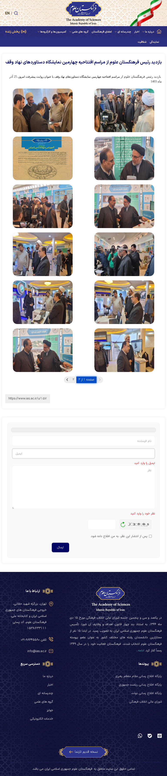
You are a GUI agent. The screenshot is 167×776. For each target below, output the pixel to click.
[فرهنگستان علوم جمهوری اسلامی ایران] (83, 13)
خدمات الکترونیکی (41, 718)
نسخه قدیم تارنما (86, 751)
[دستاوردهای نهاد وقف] (124, 110)
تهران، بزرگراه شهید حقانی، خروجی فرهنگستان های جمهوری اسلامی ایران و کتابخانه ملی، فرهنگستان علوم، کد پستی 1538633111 (26, 616)
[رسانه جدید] (42, 158)
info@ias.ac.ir (37, 651)
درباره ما (149, 32)
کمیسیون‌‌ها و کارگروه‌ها (53, 32)
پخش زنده (12, 31)
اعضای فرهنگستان (102, 32)
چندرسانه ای (124, 32)
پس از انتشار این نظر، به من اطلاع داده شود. (118, 536)
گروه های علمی (80, 32)
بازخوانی (123, 523)
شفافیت (142, 42)
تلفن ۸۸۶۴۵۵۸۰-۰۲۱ (34, 640)
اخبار (136, 32)
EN (7, 13)
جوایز (50, 710)
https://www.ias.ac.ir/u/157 (27, 398)
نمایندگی (154, 42)
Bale (150, 735)
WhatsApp (140, 735)
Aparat (159, 735)
